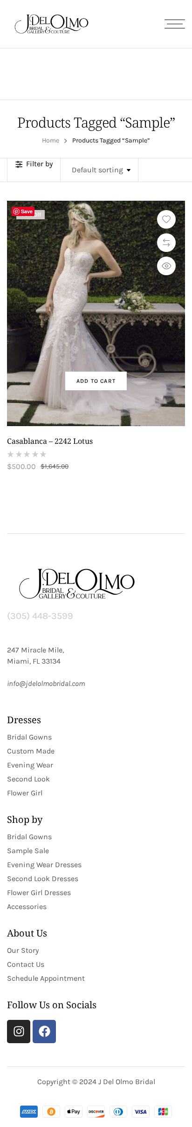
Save (27, 211)
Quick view (166, 266)
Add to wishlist (166, 219)
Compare (166, 242)
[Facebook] (44, 1031)
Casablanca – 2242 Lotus (50, 441)
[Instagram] (18, 1031)
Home (50, 140)
